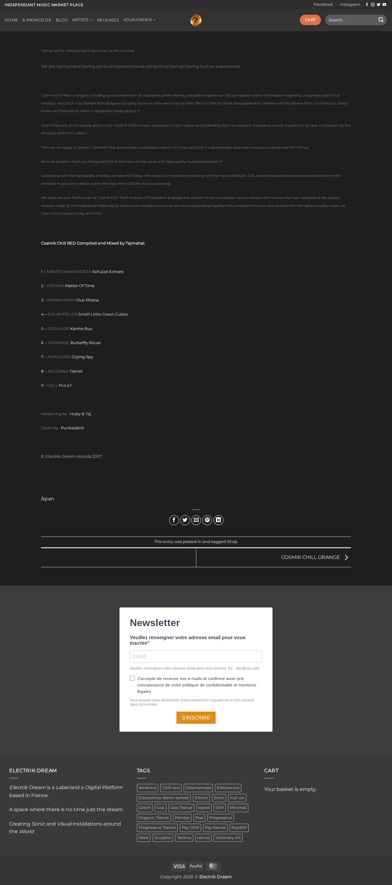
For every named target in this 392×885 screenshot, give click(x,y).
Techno (184, 837)
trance (203, 837)
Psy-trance (215, 827)
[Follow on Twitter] (378, 5)
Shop (232, 541)
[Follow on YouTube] (384, 5)
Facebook (323, 4)
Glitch (145, 807)
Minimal (238, 807)
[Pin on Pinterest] (207, 520)
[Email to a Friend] (196, 520)
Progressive (220, 817)
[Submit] (381, 20)
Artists (80, 19)
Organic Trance (154, 817)
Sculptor (162, 837)
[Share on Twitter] (185, 520)
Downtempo (198, 787)
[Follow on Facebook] (367, 5)
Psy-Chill (190, 827)
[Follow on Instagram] (373, 5)
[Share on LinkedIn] (218, 520)
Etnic (219, 798)
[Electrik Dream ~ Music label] (196, 20)
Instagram (350, 4)
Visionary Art (228, 837)
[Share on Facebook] (174, 520)
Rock (144, 837)
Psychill (239, 827)
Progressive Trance (157, 827)
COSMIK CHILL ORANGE (311, 557)
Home (11, 20)
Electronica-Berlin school (164, 798)
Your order (137, 19)
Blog (62, 20)
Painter (182, 817)
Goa (160, 807)
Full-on (237, 798)
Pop (199, 817)
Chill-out (171, 787)
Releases (108, 20)
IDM (220, 807)
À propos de (36, 20)
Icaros (204, 807)
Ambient (147, 787)
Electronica (228, 787)
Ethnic (201, 798)
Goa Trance (181, 807)
